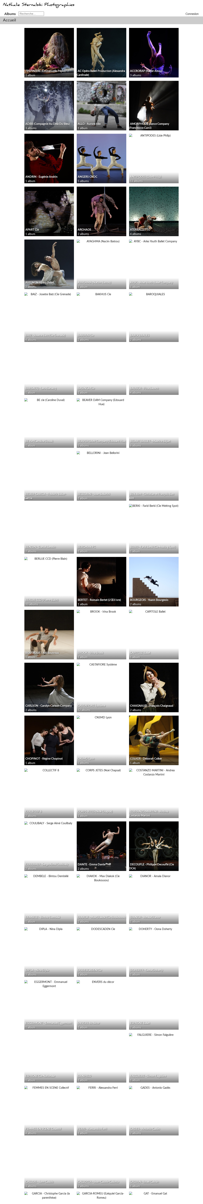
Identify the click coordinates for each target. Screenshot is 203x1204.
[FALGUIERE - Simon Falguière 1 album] (154, 1035)
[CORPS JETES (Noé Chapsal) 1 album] (101, 771)
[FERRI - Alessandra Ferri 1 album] (101, 1088)
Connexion (192, 14)
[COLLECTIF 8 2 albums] (49, 771)
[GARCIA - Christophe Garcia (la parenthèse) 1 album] (49, 1196)
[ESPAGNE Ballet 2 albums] (154, 982)
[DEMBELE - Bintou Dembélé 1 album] (49, 876)
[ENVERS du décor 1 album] (101, 982)
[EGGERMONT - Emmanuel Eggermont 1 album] (49, 984)
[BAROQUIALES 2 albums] (154, 294)
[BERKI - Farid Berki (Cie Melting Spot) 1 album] (154, 506)
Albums (10, 14)
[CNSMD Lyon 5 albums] (101, 718)
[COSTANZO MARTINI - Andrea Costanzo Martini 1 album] (154, 773)
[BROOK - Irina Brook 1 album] (101, 612)
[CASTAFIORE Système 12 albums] (101, 665)
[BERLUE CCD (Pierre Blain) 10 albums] (49, 559)
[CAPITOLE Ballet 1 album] (154, 612)
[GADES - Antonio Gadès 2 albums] (154, 1088)
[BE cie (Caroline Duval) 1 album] (49, 400)
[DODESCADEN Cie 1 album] (101, 929)
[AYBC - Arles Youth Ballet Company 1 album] (154, 242)
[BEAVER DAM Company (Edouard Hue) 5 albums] (101, 402)
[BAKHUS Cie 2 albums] (101, 294)
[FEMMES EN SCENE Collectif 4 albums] (49, 1088)
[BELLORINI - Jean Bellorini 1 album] (101, 453)
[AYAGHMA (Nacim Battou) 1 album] (101, 242)
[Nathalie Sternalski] (38, 7)
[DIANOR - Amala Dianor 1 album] (154, 876)
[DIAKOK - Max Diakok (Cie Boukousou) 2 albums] (101, 878)
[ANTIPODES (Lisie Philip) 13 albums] (154, 136)
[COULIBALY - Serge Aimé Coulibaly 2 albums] (49, 823)
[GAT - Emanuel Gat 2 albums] (154, 1194)
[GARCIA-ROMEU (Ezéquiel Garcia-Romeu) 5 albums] (101, 1196)
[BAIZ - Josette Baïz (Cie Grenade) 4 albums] (49, 294)
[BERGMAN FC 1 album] (101, 506)
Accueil (9, 20)
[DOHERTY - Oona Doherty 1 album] (154, 929)
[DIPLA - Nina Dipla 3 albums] (49, 929)
